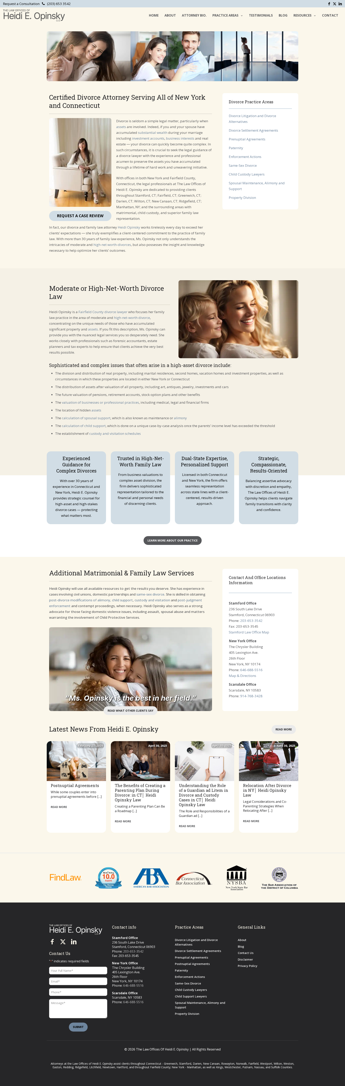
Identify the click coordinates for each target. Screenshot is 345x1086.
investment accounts (148, 138)
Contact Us (246, 953)
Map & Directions (242, 675)
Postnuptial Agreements (192, 964)
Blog (241, 946)
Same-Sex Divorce (243, 165)
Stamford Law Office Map (249, 632)
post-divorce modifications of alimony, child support (91, 600)
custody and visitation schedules (115, 433)
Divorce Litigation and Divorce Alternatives (196, 942)
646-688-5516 (251, 670)
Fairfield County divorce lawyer (102, 312)
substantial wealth (152, 132)
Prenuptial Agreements (247, 139)
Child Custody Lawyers (247, 174)
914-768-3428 (251, 696)
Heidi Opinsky (129, 227)
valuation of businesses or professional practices (100, 402)
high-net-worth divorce (132, 317)
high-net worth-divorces (112, 244)
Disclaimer (245, 959)
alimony (180, 418)
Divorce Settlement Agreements (253, 130)
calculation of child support (84, 425)
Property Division (242, 197)
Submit (78, 1027)
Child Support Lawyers (191, 996)
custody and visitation (152, 600)
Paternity (236, 148)
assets (121, 126)
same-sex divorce (150, 594)
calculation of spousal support (86, 418)
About (242, 940)
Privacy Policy (247, 966)
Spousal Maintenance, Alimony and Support (200, 1005)
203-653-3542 (251, 620)
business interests (179, 138)
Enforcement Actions (245, 156)
